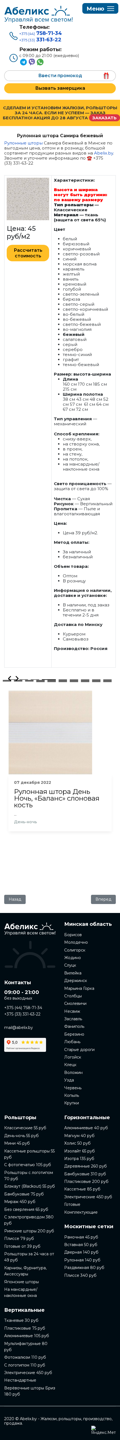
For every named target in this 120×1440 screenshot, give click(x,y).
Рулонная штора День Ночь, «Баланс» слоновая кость (56, 798)
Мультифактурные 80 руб (25, 1346)
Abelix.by (103, 153)
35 (63, 681)
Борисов (73, 934)
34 (51, 681)
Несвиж (72, 1011)
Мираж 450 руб (19, 1201)
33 (40, 681)
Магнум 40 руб (79, 1135)
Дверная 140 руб (81, 1252)
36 (74, 681)
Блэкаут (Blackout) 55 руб (29, 1186)
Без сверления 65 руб (26, 1209)
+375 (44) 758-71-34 (23, 1007)
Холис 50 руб (77, 1143)
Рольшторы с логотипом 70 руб (28, 1175)
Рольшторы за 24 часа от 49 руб (29, 1257)
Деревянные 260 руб (85, 1166)
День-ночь (25, 822)
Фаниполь (74, 1026)
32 (29, 681)
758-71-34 (40, 33)
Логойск (72, 1057)
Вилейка (72, 973)
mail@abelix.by (18, 1027)
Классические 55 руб (25, 1127)
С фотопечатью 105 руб (27, 1164)
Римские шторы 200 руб (29, 1230)
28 (96, 680)
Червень (72, 1087)
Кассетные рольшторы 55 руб (29, 1154)
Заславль (73, 1018)
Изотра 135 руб (79, 1158)
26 (74, 680)
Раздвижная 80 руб (84, 1267)
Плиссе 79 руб (19, 1238)
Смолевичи (75, 1003)
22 (29, 680)
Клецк (70, 1064)
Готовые (72, 1204)
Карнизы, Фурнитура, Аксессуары (25, 1271)
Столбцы (73, 995)
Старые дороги (79, 1049)
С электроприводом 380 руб (29, 1220)
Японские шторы (21, 1281)
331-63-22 (40, 40)
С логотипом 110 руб (24, 1365)
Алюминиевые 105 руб (26, 1335)
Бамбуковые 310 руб (85, 1173)
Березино (74, 1034)
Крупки (71, 1102)
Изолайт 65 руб (79, 1151)
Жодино (72, 957)
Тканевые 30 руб (21, 1320)
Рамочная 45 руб (81, 1237)
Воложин (73, 1072)
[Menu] (100, 8)
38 (96, 681)
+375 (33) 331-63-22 (22, 1014)
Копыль (71, 1095)
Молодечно (76, 942)
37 (85, 681)
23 (40, 680)
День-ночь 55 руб (21, 1135)
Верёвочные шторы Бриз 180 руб (29, 1391)
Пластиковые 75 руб (24, 1328)
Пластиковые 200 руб (86, 1181)
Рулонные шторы (23, 143)
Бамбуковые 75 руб (24, 1194)
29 (107, 680)
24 (51, 680)
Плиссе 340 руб (80, 1275)
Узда (69, 1080)
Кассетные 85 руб (82, 1189)
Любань (72, 1041)
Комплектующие (81, 1212)
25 (63, 680)
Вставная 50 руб (80, 1244)
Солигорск (74, 950)
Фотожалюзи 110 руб (25, 1357)
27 (85, 680)
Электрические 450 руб (28, 1372)
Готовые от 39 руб (22, 1246)
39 (107, 681)
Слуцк (70, 965)
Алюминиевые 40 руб (86, 1127)
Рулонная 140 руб (82, 1260)
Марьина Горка (79, 988)
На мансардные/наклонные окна (20, 1292)
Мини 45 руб (17, 1143)
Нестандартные (20, 1380)
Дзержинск (75, 980)
